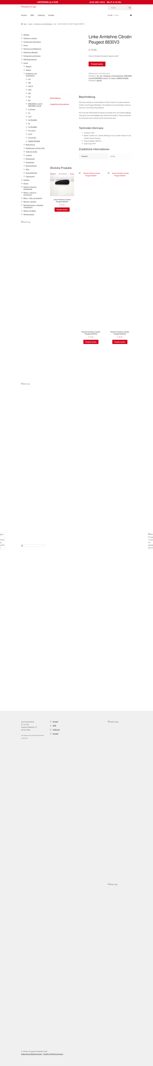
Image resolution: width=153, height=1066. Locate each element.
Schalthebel (30, 162)
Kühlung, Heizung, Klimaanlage (30, 188)
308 (29, 83)
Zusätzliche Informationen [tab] (59, 104)
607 (29, 100)
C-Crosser (31, 109)
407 (29, 97)
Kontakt (51, 15)
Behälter (26, 35)
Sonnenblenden (31, 173)
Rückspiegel (30, 159)
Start (25, 24)
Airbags (28, 66)
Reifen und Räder (30, 211)
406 (29, 93)
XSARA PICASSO (122, 78)
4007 (30, 90)
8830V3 (99, 80)
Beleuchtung (30, 145)
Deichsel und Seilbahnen (32, 49)
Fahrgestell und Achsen (32, 56)
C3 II (29, 116)
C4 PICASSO (32, 127)
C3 (55, 24)
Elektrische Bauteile (31, 52)
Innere (30, 24)
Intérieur (26, 180)
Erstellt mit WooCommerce (53, 1054)
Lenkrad (29, 155)
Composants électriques (32, 42)
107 (98, 76)
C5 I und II (31, 130)
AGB (32, 15)
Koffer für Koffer (31, 152)
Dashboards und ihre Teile (35, 148)
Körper (26, 183)
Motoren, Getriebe (30, 202)
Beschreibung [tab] (55, 98)
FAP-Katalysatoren (30, 59)
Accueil (24, 15)
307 (101, 76)
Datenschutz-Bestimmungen (31, 1054)
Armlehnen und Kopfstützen (43, 24)
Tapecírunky (30, 176)
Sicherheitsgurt (31, 166)
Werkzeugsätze (29, 214)
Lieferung (41, 15)
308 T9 (30, 86)
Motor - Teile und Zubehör (33, 198)
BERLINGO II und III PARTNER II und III (35, 105)
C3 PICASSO (32, 120)
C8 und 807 (32, 138)
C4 (29, 123)
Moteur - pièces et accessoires (30, 194)
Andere (28, 70)
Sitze (27, 169)
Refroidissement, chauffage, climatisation (34, 206)
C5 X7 (30, 134)
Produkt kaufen (97, 64)
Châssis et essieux (30, 38)
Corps (26, 45)
